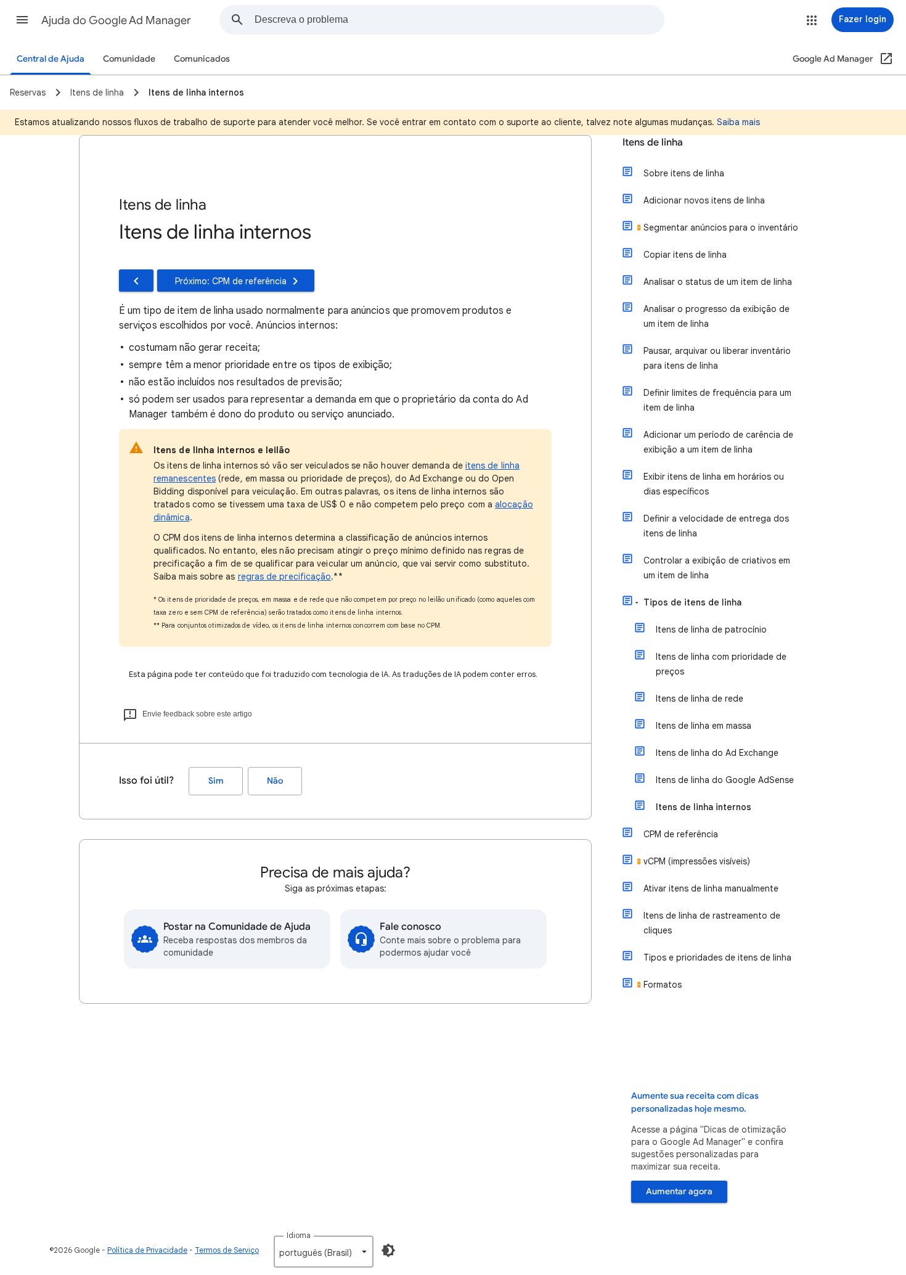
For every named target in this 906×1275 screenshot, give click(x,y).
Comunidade (129, 59)
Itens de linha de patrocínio (711, 629)
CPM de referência (680, 834)
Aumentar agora (679, 1191)
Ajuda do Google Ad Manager (116, 20)
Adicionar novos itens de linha (704, 200)
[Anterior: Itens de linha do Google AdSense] (136, 280)
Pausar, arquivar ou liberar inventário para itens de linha (717, 358)
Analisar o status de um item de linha (717, 281)
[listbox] (323, 1252)
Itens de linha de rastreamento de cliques (711, 923)
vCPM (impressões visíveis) (696, 861)
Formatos (662, 984)
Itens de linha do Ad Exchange (717, 752)
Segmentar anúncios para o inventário (720, 227)
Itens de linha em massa (703, 725)
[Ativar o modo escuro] (388, 1250)
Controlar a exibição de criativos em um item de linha (716, 568)
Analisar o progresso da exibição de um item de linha (716, 316)
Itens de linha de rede (699, 698)
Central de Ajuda (50, 59)
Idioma (299, 1235)
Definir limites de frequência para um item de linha (717, 400)
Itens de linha (652, 142)
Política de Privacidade (147, 1250)
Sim (216, 781)
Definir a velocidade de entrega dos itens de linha (716, 526)
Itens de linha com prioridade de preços (721, 664)
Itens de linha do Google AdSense (725, 779)
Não (275, 781)
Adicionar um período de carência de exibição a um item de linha (718, 442)
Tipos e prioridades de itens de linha (717, 957)
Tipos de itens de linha (692, 602)
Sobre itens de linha (683, 173)
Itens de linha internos (703, 807)
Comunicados (202, 59)
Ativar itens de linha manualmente (710, 888)
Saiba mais (738, 122)
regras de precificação (285, 576)
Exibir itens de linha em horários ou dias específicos (713, 484)
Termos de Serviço (227, 1250)
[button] (22, 20)
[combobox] (459, 20)
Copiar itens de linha (685, 254)
